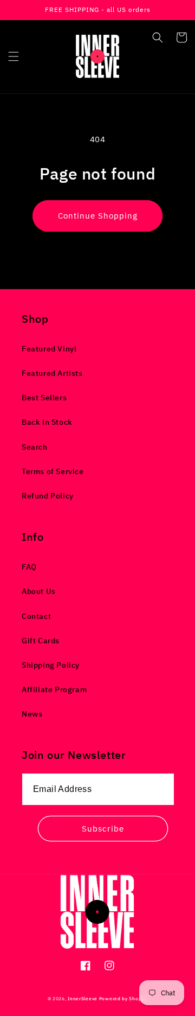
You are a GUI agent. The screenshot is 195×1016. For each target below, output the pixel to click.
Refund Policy (48, 496)
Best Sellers (44, 397)
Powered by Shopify (123, 998)
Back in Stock (47, 422)
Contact (36, 616)
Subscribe (103, 828)
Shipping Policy (51, 665)
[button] (13, 56)
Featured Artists (52, 373)
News (32, 714)
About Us (39, 591)
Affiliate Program (54, 689)
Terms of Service (53, 471)
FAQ (29, 567)
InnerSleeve (83, 998)
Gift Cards (41, 641)
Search (35, 447)
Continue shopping (98, 215)
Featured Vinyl (49, 349)
